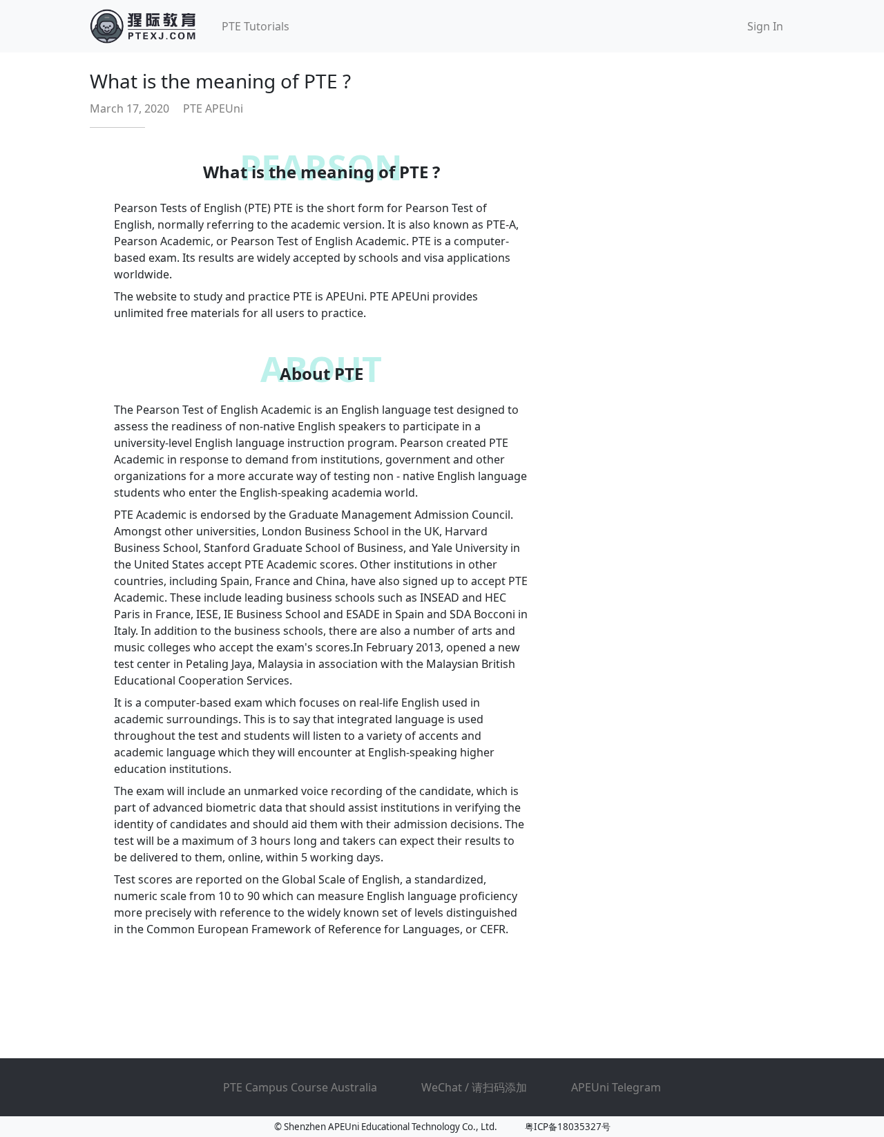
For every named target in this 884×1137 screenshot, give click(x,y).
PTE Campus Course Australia (300, 1087)
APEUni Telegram (616, 1087)
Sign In (765, 26)
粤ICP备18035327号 (568, 1126)
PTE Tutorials (255, 26)
